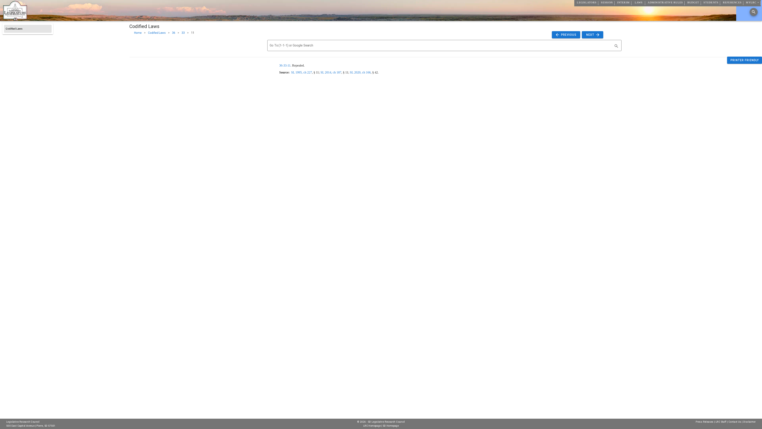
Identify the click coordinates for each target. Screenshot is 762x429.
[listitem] (28, 29)
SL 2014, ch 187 (330, 72)
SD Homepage (391, 425)
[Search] (754, 12)
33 (183, 32)
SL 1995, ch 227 (301, 72)
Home (138, 32)
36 (173, 32)
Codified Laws (157, 32)
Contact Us (734, 421)
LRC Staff (721, 421)
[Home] (15, 19)
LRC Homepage (372, 425)
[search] (616, 46)
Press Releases (705, 421)
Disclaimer (749, 421)
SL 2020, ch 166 (360, 72)
